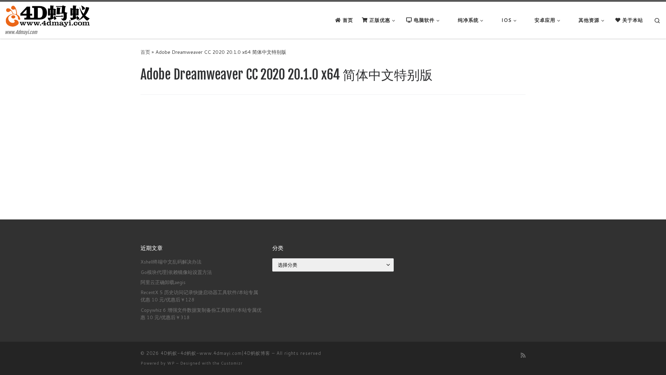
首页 (145, 52)
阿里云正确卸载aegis (163, 282)
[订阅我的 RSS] (523, 355)
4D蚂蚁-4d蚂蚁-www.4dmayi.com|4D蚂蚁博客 (215, 353)
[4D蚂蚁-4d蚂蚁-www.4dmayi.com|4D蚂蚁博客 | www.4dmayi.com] (48, 16)
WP (171, 363)
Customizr (231, 363)
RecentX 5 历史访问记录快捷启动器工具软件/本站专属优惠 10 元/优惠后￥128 (199, 296)
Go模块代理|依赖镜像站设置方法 (176, 272)
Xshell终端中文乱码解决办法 (171, 261)
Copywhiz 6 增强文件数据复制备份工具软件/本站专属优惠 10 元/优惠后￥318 (201, 313)
